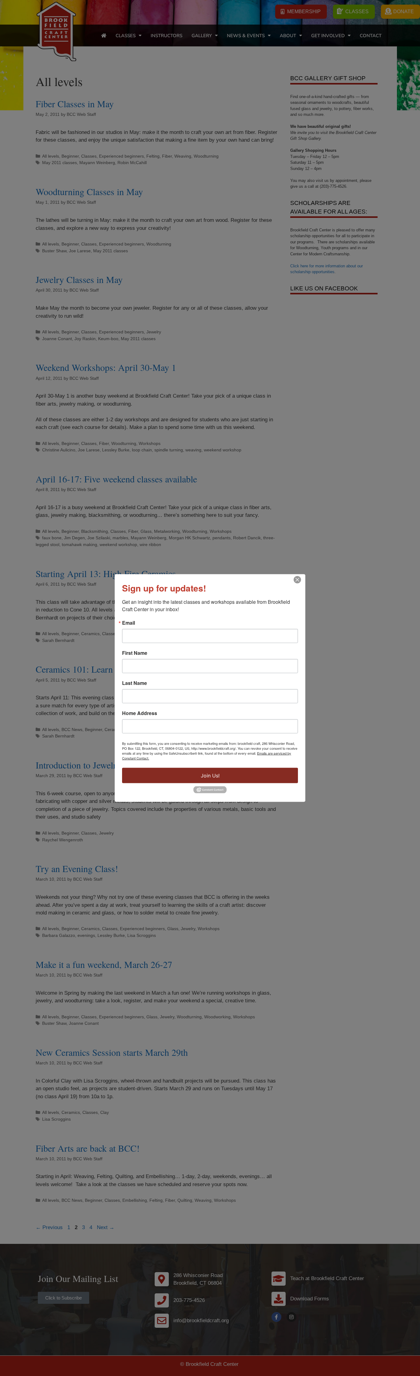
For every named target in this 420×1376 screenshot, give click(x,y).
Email (128, 622)
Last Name (134, 683)
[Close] (297, 580)
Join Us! (210, 776)
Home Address (139, 713)
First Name (134, 653)
